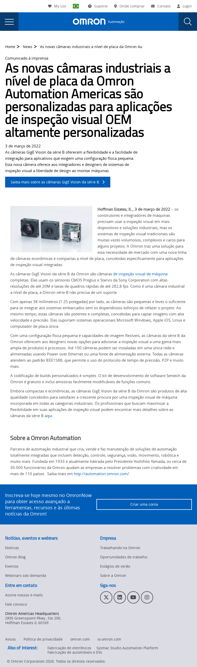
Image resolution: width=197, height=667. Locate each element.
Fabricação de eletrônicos (69, 647)
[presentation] (9, 21)
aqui (48, 415)
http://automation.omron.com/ (101, 473)
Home (10, 46)
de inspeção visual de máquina (140, 273)
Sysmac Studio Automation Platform (127, 647)
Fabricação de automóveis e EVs (74, 652)
